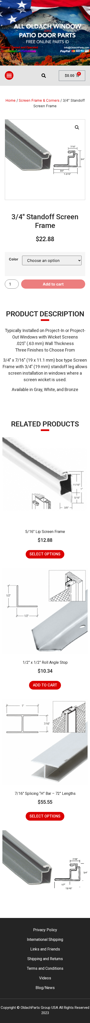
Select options (45, 554)
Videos (45, 978)
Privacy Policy (45, 930)
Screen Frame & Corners (39, 100)
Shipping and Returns (45, 959)
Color (13, 259)
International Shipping (45, 939)
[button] (9, 75)
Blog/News (45, 987)
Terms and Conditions (45, 968)
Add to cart (53, 284)
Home (11, 100)
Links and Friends (45, 949)
